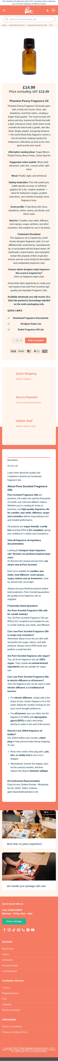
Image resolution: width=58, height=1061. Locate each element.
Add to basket (36, 340)
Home (4, 25)
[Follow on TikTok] (13, 930)
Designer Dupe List (31, 324)
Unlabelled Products (17, 25)
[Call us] (23, 930)
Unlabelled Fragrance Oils (37, 25)
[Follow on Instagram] (9, 930)
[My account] (47, 10)
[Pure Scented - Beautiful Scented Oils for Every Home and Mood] (29, 10)
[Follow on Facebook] (4, 930)
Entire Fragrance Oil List (31, 329)
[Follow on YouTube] (32, 930)
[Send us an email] (18, 930)
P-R (50, 25)
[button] (3, 10)
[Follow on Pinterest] (28, 930)
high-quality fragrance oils (35, 509)
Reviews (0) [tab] (12, 466)
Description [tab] (12, 460)
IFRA (23, 530)
